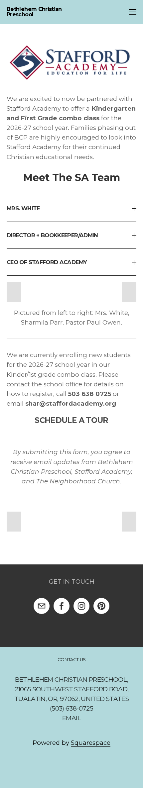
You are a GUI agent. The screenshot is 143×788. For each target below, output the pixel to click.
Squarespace (90, 742)
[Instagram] (81, 606)
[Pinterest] (101, 606)
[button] (14, 292)
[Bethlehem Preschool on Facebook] (62, 606)
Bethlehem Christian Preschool (34, 12)
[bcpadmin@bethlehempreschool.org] (42, 606)
